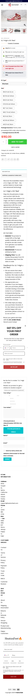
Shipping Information (5, 607)
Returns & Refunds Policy (3, 614)
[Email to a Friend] (11, 159)
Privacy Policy (3, 561)
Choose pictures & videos (13, 430)
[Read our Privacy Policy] (23, 670)
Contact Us (3, 549)
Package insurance (7, 128)
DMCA (3, 579)
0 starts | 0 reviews (13, 43)
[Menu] (2, 5)
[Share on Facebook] (5, 159)
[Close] (25, 326)
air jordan (7, 153)
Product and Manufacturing (6, 627)
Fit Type (3, 80)
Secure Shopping (4, 622)
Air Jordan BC (5, 38)
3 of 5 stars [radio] (7, 398)
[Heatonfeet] (13, 5)
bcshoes (3, 155)
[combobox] (6, 655)
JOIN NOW (13, 677)
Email (5, 443)
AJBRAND (22, 153)
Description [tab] (6, 171)
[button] (25, 19)
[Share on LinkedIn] (17, 159)
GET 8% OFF (14, 367)
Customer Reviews (4, 583)
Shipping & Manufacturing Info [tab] (12, 175)
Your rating (7, 393)
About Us (3, 601)
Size (2, 88)
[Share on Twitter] (8, 159)
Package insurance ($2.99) (11, 133)
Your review (7, 407)
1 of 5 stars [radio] (6, 395)
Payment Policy (4, 567)
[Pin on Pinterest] (14, 159)
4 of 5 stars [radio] (7, 401)
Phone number (7, 344)
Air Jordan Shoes (14, 153)
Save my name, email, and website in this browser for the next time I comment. (14, 453)
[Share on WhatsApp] (2, 159)
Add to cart (17, 142)
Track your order (2, 573)
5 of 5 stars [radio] (7, 404)
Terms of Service (3, 555)
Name (5, 435)
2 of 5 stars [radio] (14, 395)
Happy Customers (4, 632)
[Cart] (25, 5)
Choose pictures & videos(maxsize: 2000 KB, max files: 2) (12, 423)
